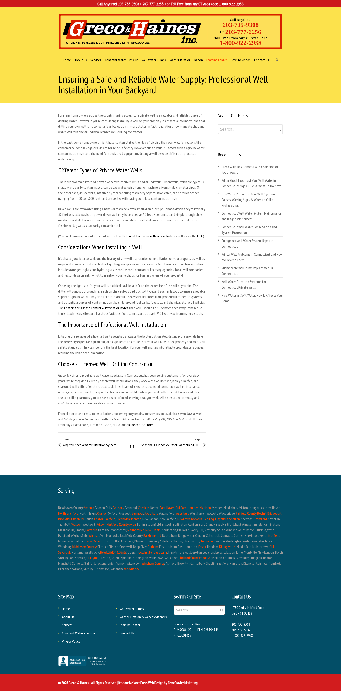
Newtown (183, 518)
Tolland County (190, 557)
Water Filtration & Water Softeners (143, 617)
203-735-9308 (128, 3)
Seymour (137, 513)
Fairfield (110, 518)
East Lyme (160, 552)
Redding (209, 518)
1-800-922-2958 (231, 3)
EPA (199, 236)
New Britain (153, 530)
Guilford (181, 507)
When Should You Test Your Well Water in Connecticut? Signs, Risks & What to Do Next (251, 183)
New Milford (95, 541)
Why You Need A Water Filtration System (89, 445)
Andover (206, 557)
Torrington (207, 541)
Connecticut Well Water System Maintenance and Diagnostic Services (251, 216)
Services (67, 625)
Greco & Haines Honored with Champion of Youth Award (250, 169)
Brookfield (65, 518)
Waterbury (182, 513)
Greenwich (123, 518)
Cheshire (143, 507)
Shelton (234, 518)
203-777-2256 (153, 3)
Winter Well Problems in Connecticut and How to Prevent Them (252, 257)
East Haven (167, 507)
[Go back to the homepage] (170, 31)
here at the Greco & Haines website (149, 236)
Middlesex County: (84, 546)
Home (66, 608)
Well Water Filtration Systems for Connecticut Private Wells (244, 284)
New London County (113, 552)
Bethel (261, 513)
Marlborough (135, 530)
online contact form (140, 424)
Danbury (78, 518)
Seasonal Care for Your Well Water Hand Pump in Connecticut (173, 445)
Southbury (151, 513)
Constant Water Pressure (78, 633)
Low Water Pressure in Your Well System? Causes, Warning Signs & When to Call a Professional (248, 199)
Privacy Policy (71, 641)
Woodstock (131, 569)
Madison (205, 507)
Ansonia (89, 507)
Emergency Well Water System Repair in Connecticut (247, 243)
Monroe (136, 518)
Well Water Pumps (132, 608)
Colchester (145, 552)
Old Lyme (92, 557)
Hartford (91, 530)
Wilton (101, 524)
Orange (102, 513)
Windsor (94, 535)
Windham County (153, 563)
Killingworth (227, 546)
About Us (68, 617)
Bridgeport (274, 513)
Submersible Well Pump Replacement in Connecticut (248, 271)
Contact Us (127, 633)
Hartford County (118, 524)
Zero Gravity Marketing (183, 682)
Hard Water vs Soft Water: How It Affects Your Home (252, 298)
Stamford (260, 518)
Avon (132, 524)
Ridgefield (221, 518)
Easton (99, 518)
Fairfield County (246, 513)
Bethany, (118, 507)
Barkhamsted (152, 535)
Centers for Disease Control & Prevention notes (96, 308)
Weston (76, 524)
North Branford (68, 513)
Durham (153, 546)
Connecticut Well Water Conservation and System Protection (249, 230)
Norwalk (196, 518)
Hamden (193, 507)
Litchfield (273, 535)
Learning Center (130, 625)
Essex (202, 546)
